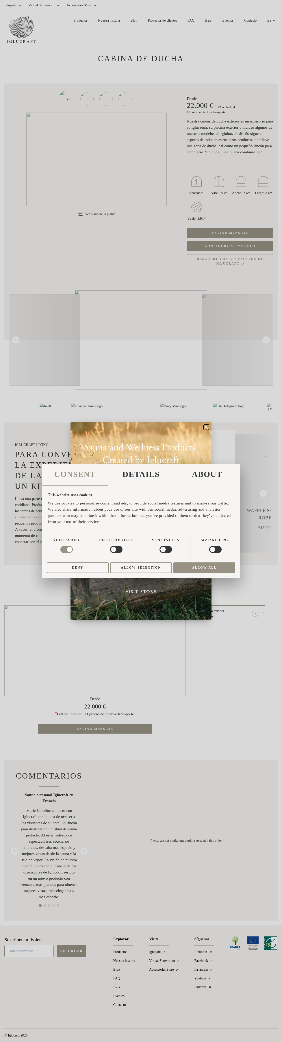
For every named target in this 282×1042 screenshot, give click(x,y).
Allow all (204, 567)
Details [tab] (141, 474)
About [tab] (207, 474)
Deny (77, 567)
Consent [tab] (75, 474)
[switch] (116, 549)
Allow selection (141, 567)
